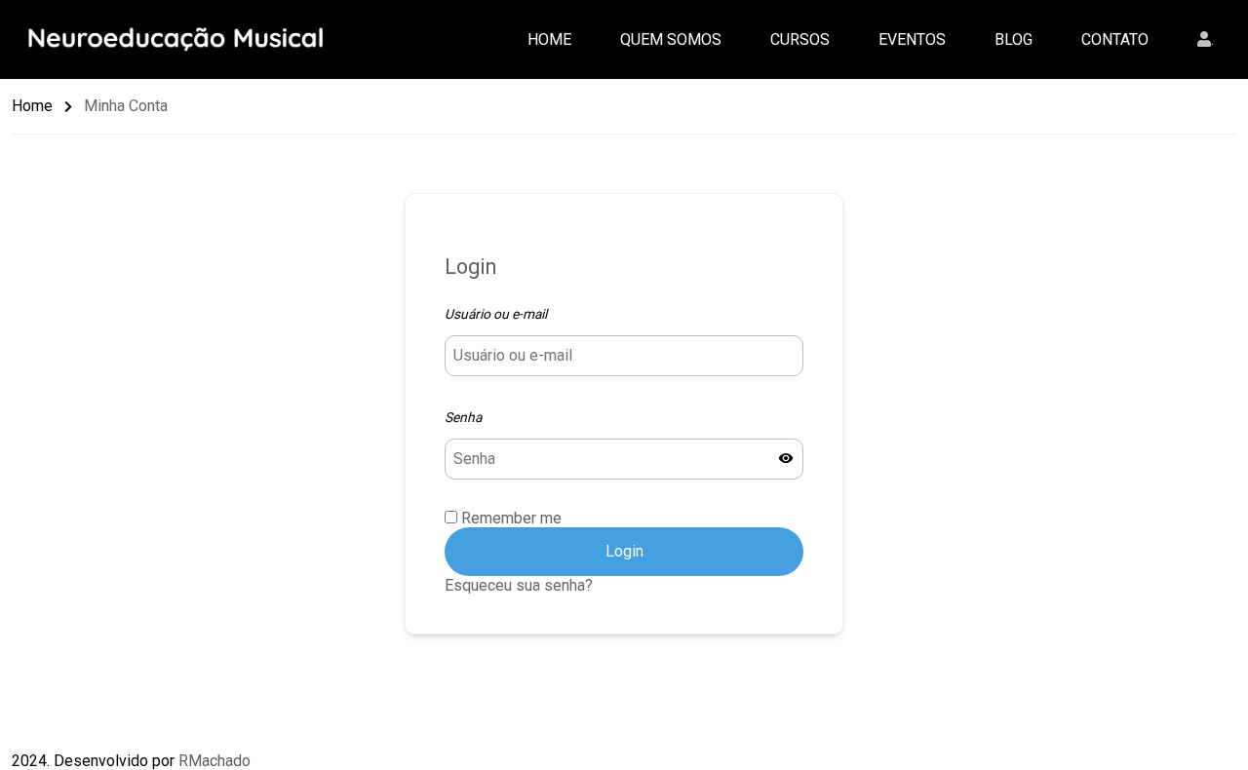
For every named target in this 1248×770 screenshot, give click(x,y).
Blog (1013, 39)
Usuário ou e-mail (496, 314)
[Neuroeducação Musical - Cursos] (182, 37)
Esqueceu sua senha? (519, 585)
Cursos (800, 39)
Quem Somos (671, 39)
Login (624, 551)
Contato (1115, 39)
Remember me (509, 518)
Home (549, 39)
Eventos (912, 39)
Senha (463, 417)
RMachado (214, 760)
